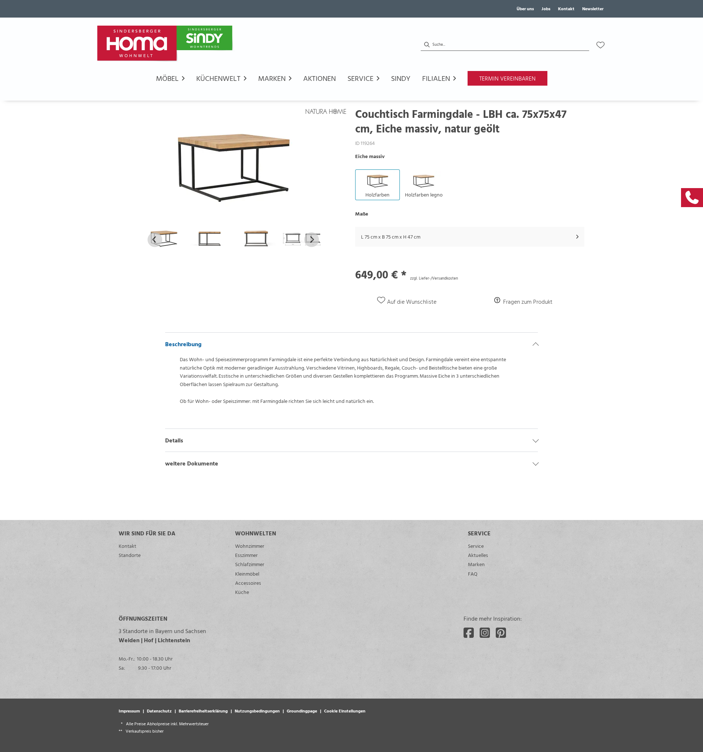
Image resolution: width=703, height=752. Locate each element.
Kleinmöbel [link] (247, 573)
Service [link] (476, 546)
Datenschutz (159, 710)
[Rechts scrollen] (311, 239)
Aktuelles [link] (478, 555)
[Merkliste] (600, 45)
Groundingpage (302, 710)
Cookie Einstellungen (344, 710)
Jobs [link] (546, 8)
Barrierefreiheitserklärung (203, 710)
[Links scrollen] (155, 239)
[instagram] (485, 632)
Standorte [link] (130, 555)
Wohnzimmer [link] (249, 546)
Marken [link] (476, 564)
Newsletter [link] (592, 8)
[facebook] (469, 632)
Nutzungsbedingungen (257, 710)
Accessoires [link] (248, 583)
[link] (692, 197)
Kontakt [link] (566, 8)
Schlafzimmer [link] (249, 564)
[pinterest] (501, 632)
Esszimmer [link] (246, 555)
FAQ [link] (472, 573)
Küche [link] (242, 592)
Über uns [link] (525, 8)
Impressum (129, 710)
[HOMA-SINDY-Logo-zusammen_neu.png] (166, 45)
